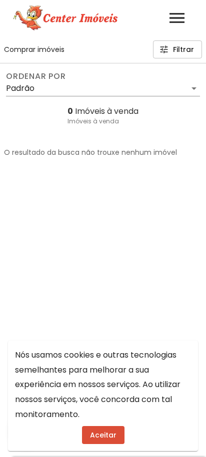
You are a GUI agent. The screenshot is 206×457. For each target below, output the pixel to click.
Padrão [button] (20, 88)
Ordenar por (36, 76)
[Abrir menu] (177, 18)
